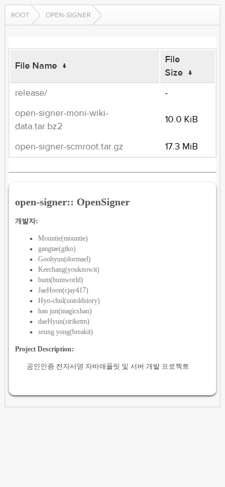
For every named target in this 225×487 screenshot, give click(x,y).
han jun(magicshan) (65, 311)
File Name (36, 66)
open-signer (68, 15)
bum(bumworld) (60, 280)
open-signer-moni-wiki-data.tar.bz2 (61, 119)
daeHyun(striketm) (63, 321)
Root (20, 15)
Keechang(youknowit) (68, 269)
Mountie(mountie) (63, 238)
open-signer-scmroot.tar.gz (69, 146)
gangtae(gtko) (57, 249)
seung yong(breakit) (65, 332)
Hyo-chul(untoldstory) (69, 301)
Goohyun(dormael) (64, 259)
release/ (31, 93)
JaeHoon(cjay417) (63, 290)
